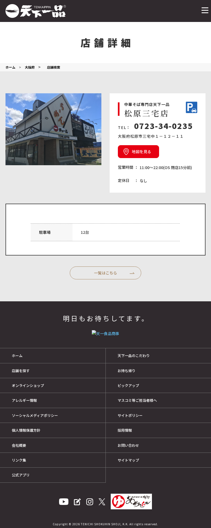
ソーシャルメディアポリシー (35, 415)
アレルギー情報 (24, 400)
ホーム (17, 355)
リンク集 (19, 460)
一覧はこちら (105, 273)
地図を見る (141, 151)
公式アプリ (21, 475)
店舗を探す (21, 370)
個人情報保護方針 (26, 430)
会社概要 (19, 445)
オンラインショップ (28, 385)
